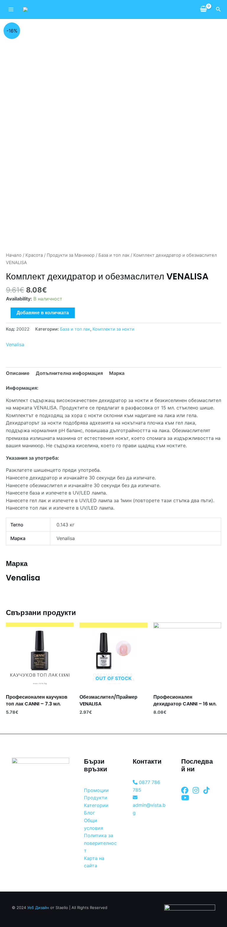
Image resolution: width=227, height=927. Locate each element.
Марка (116, 373)
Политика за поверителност (100, 842)
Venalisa (15, 344)
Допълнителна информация (69, 373)
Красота (34, 255)
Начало (14, 255)
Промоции (96, 790)
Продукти (95, 798)
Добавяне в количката (43, 312)
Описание (18, 373)
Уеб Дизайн (38, 907)
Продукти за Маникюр (71, 255)
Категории (96, 805)
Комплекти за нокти (113, 328)
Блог (89, 813)
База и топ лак (113, 255)
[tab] (18, 373)
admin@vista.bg (149, 808)
